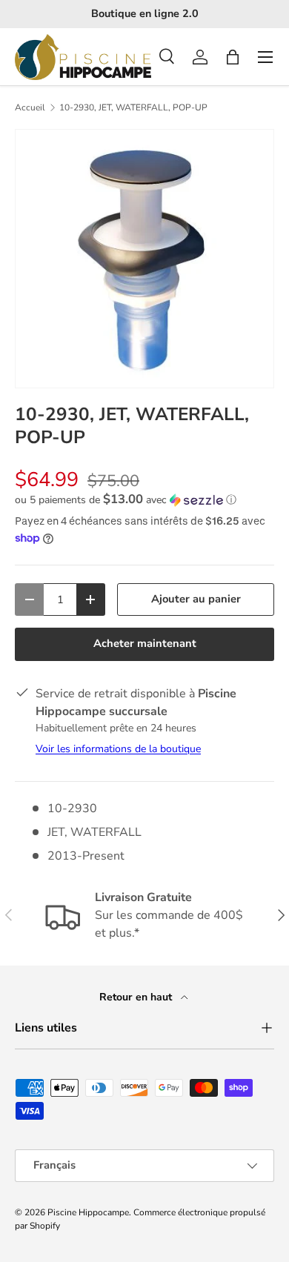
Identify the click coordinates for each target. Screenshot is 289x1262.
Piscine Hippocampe (88, 1212)
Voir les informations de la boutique (118, 749)
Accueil (30, 107)
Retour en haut (137, 997)
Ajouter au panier (196, 598)
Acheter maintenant (144, 643)
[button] (232, 57)
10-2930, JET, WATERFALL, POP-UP (133, 107)
